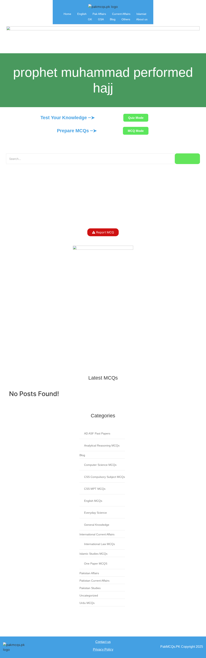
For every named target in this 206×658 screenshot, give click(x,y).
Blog (112, 19)
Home (67, 13)
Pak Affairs (99, 13)
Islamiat (141, 13)
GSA (101, 19)
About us (141, 19)
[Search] (187, 158)
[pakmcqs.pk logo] (103, 6)
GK (90, 19)
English (82, 13)
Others (126, 19)
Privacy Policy (103, 649)
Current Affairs (121, 13)
